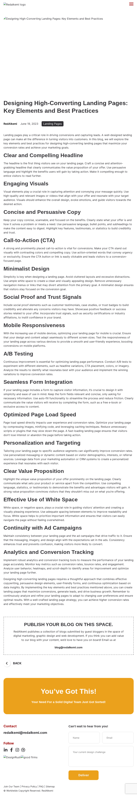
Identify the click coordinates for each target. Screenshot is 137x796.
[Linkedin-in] (6, 750)
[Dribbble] (23, 750)
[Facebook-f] (11, 750)
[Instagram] (17, 750)
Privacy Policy (29, 786)
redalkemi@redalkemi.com (25, 733)
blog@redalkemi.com (69, 647)
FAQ (41, 786)
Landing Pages (52, 123)
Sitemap (50, 786)
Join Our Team (11, 786)
